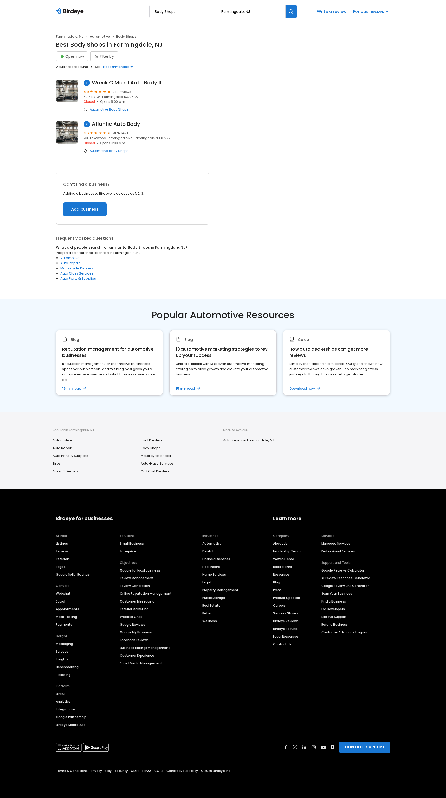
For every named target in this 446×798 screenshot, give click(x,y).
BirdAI (60, 694)
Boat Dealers (151, 440)
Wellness (209, 621)
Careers (279, 605)
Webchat (63, 593)
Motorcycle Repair (156, 455)
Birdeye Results (285, 629)
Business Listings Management (145, 648)
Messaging (64, 643)
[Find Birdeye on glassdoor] (332, 747)
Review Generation (135, 586)
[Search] (291, 11)
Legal (206, 582)
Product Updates (286, 598)
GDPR (135, 771)
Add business (85, 209)
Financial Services (216, 559)
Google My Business (136, 632)
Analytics (63, 701)
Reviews (62, 551)
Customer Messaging (137, 601)
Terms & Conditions (72, 771)
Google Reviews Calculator (342, 570)
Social (60, 601)
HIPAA (146, 771)
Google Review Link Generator (345, 586)
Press (277, 590)
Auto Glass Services (76, 273)
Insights (62, 659)
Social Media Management (141, 663)
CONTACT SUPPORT (365, 747)
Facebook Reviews (134, 640)
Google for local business (140, 570)
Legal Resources (286, 636)
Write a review (331, 11)
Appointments (67, 609)
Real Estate (211, 605)
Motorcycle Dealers (76, 268)
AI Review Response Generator (345, 578)
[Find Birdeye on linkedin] (304, 747)
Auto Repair (70, 263)
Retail (206, 613)
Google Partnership (71, 717)
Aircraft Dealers (66, 471)
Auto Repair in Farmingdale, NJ (248, 440)
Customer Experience (137, 655)
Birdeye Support (334, 617)
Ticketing (63, 674)
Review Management (137, 578)
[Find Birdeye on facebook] (286, 747)
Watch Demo (283, 559)
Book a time (282, 567)
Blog (276, 582)
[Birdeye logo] (70, 11)
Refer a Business (334, 624)
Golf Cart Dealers (155, 471)
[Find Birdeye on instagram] (314, 747)
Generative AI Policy (182, 771)
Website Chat (131, 617)
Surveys (62, 651)
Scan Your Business (336, 593)
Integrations (66, 709)
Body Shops (118, 109)
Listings (62, 543)
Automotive (100, 36)
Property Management (220, 590)
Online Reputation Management (146, 593)
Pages (61, 567)
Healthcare (211, 567)
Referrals (63, 559)
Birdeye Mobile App (71, 725)
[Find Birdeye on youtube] (323, 747)
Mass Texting (66, 617)
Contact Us (282, 644)
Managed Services (335, 543)
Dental (207, 551)
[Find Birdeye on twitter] (295, 747)
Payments (64, 624)
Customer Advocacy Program (344, 632)
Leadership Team (287, 551)
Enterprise (128, 551)
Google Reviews (132, 624)
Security (121, 771)
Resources (281, 574)
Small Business (132, 543)
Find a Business (333, 601)
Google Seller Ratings (73, 574)
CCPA (158, 771)
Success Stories (285, 613)
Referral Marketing (134, 609)
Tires (57, 463)
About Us (280, 543)
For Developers (333, 609)
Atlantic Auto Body (116, 124)
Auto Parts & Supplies (78, 278)
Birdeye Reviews (286, 621)
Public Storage (213, 598)
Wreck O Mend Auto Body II (126, 83)
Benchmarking (67, 667)
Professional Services (338, 551)
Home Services (214, 574)
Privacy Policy (101, 771)
